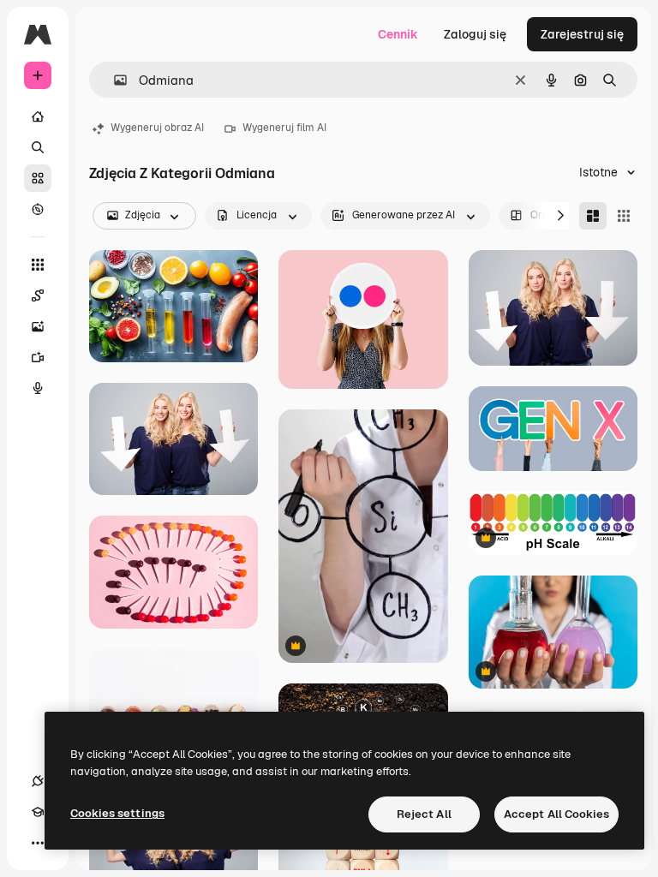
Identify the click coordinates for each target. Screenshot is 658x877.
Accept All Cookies (556, 814)
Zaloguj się (475, 34)
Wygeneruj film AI (284, 127)
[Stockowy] (37, 178)
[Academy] (37, 812)
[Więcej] (37, 842)
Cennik (398, 34)
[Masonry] (593, 216)
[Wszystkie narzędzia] (37, 264)
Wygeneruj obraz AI (157, 127)
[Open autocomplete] (113, 80)
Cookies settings (117, 813)
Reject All (424, 814)
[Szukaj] (37, 147)
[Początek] (37, 116)
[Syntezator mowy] (37, 388)
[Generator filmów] (37, 357)
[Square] (623, 216)
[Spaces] (37, 295)
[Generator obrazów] (37, 326)
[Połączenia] (37, 781)
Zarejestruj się (582, 34)
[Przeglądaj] (37, 209)
